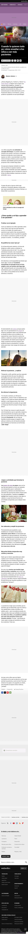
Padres (3, 851)
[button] (11, 76)
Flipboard (18, 61)
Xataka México (5, 917)
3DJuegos (16, 876)
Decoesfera (4, 907)
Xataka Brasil (4, 919)
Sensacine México (18, 919)
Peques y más (18, 851)
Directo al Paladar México (7, 923)
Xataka (3, 876)
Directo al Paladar (5, 895)
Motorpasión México (18, 923)
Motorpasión (17, 895)
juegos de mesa (8, 485)
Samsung (15, 24)
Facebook (12, 61)
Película (9, 24)
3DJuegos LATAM (18, 917)
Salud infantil (17, 836)
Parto (15, 838)
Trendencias (4, 905)
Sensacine (16, 886)
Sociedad (16, 847)
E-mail (20, 61)
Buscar (26, 862)
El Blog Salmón (17, 905)
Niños (4, 24)
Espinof (16, 888)
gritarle (20, 330)
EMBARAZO (13, 4)
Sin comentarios (6, 60)
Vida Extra (16, 878)
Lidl (20, 24)
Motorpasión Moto (18, 897)
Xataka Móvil (4, 878)
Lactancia (4, 838)
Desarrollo (9, 689)
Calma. (9, 175)
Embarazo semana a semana (7, 848)
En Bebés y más (6, 205)
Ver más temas (6, 856)
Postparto (4, 841)
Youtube (14, 823)
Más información (21, 932)
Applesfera (4, 880)
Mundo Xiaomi (5, 884)
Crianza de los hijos (19, 844)
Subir (22, 868)
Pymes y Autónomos (18, 907)
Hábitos (24, 24)
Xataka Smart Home (6, 882)
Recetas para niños (6, 844)
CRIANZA (20, 4)
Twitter (15, 61)
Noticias (4, 836)
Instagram (17, 823)
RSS (20, 823)
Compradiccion (5, 909)
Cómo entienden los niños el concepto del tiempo (13, 208)
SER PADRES (4, 4)
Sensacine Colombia (18, 921)
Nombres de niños (16, 817)
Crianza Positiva (19, 689)
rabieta (15, 329)
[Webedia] (24, 1)
